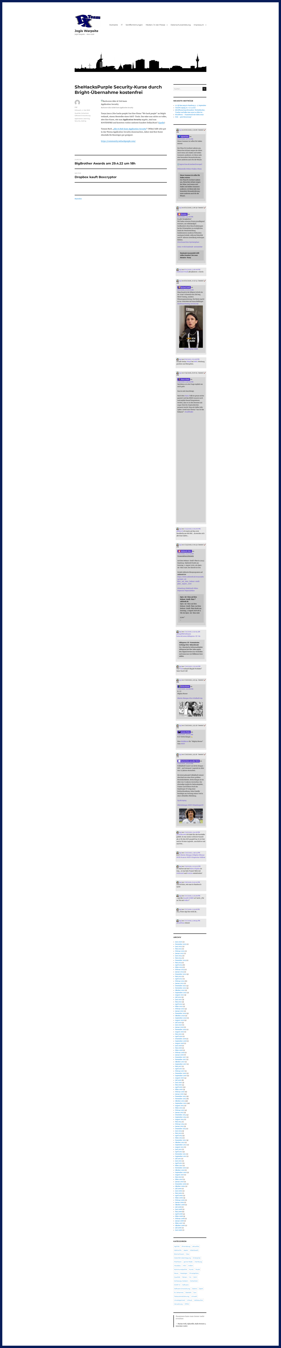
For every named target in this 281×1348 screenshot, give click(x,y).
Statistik (188, 1292)
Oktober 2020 (180, 1016)
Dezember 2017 (180, 1057)
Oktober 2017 (179, 1062)
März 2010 (178, 1179)
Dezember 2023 (180, 960)
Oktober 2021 (179, 990)
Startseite (113, 25)
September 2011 (180, 1156)
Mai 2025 (178, 949)
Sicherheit (85, 113)
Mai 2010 (178, 1177)
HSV (184, 1265)
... (180, 620)
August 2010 (179, 1175)
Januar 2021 (179, 1011)
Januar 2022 (179, 983)
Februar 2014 (179, 1124)
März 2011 (178, 1166)
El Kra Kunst (184, 686)
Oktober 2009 (180, 1186)
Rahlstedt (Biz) (185, 551)
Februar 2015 (179, 1110)
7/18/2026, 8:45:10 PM (192, 882)
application (79, 118)
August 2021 (179, 995)
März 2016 (179, 1089)
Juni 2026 (178, 942)
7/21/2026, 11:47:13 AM (185, 554)
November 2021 (180, 988)
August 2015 (179, 1106)
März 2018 (178, 1050)
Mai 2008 (178, 1212)
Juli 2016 (178, 1080)
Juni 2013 (178, 1131)
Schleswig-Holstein (181, 1281)
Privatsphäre (194, 1273)
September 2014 (180, 1117)
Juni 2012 (178, 1149)
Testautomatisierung (181, 1296)
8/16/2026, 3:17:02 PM (185, 139)
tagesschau (184, 136)
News (176, 1273)
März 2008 (179, 1216)
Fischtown (178, 1262)
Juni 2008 (178, 1209)
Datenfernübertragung (182, 1258)
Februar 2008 (180, 1219)
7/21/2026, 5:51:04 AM (192, 632)
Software (185, 1285)
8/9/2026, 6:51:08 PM (191, 359)
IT (121, 25)
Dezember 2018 (180, 1039)
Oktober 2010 (179, 1170)
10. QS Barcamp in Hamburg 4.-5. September (190, 105)
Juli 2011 (178, 1159)
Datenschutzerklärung (181, 25)
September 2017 (180, 1064)
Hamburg (198, 1262)
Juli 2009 (178, 1189)
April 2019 (178, 1036)
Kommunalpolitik (180, 1269)
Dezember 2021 (180, 986)
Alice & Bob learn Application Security (130, 129)
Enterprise (196, 1258)
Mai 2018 (178, 1048)
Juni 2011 (178, 1161)
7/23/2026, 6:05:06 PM (192, 529)
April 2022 (178, 979)
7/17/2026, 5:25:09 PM (192, 896)
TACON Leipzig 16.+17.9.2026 (185, 108)
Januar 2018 (179, 1055)
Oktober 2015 (179, 1101)
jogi (76, 107)
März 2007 (179, 1223)
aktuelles (195, 1246)
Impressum (199, 25)
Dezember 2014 (180, 1115)
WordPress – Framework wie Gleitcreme (189, 115)
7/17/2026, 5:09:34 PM (192, 921)
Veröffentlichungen (134, 25)
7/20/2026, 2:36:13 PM (192, 853)
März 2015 (178, 1108)
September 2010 (180, 1172)
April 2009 (179, 1195)
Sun (195, 1292)
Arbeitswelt (194, 1250)
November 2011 (180, 1154)
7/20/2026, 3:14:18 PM (192, 832)
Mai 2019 (178, 1034)
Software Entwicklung (82, 115)
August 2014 (179, 1119)
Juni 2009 (178, 1191)
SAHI (195, 1277)
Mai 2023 (178, 963)
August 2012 (179, 1147)
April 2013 (178, 1136)
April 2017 (178, 1069)
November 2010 (180, 1168)
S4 (190, 1277)
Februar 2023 (179, 970)
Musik (198, 1269)
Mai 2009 (178, 1193)
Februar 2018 (179, 1053)
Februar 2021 (179, 1009)
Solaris (194, 1288)
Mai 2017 (178, 1066)
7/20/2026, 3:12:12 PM (185, 734)
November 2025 (180, 944)
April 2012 (178, 1152)
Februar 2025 (180, 951)
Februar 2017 (179, 1071)
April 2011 (178, 1163)
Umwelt (194, 1296)
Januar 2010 (179, 1182)
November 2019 (180, 1029)
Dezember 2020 (180, 1013)
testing (83, 121)
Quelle (161, 123)
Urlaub (189, 1300)
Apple (186, 1250)
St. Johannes (178, 1292)
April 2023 (178, 965)
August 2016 (179, 1078)
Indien (190, 1265)
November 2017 (180, 1059)
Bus (187, 1254)
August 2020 (179, 1020)
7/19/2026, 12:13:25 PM (192, 866)
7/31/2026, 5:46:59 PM (185, 382)
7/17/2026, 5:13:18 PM (192, 909)
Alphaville (177, 1250)
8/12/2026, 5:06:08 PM (192, 269)
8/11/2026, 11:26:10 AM (185, 290)
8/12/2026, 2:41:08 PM (185, 217)
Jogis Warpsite (86, 31)
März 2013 (178, 1138)
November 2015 (180, 1099)
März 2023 (179, 967)
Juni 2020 (178, 1025)
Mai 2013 (178, 1133)
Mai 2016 (178, 1085)
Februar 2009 (180, 1200)
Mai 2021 (178, 1002)
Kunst (191, 1269)
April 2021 (178, 1004)
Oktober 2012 (179, 1142)
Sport (201, 1288)
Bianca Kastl (184, 379)
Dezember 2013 (180, 1129)
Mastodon (78, 199)
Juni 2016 (178, 1082)
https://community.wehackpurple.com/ (118, 141)
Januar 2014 (179, 1126)
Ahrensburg (186, 1246)
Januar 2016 (179, 1094)
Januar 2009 (179, 1202)
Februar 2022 (180, 981)
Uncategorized (179, 1300)
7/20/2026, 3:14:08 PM (185, 689)
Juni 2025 (178, 946)
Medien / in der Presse (155, 25)
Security (77, 121)
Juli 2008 (178, 1207)
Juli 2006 (178, 1228)
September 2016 (180, 1076)
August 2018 (179, 1043)
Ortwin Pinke (185, 732)
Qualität (78, 113)
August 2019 (179, 1032)
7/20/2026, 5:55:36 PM (192, 666)
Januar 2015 (179, 1112)
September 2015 (180, 1103)
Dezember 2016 (180, 1073)
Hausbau (177, 1265)
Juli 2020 (178, 1023)
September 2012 (180, 1145)
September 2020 (181, 1018)
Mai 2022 (178, 976)
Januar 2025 (179, 953)
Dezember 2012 (180, 1140)
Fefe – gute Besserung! (183, 117)
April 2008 (178, 1214)
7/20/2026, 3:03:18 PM (185, 763)
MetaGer (183, 214)
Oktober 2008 (180, 1205)
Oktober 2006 (180, 1225)
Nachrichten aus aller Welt (189, 761)
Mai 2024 (178, 958)
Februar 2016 (179, 1092)
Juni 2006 (178, 1230)
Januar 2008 (179, 1221)
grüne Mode (188, 1262)
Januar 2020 (179, 1027)
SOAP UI (177, 1285)
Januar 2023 (179, 972)
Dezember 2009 (180, 1184)
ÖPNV (187, 1304)
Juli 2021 (178, 997)
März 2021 (178, 1006)
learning (87, 118)
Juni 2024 (178, 956)
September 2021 (180, 993)
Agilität (176, 1246)
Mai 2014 (178, 1122)
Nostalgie (183, 1273)
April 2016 (178, 1087)
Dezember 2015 (180, 1096)
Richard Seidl (185, 287)
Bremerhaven (179, 1254)
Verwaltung (178, 1304)
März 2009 (179, 1198)
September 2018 (180, 1041)
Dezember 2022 (180, 974)
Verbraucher (198, 1300)
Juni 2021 (178, 999)
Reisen (184, 1277)
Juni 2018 (178, 1046)
